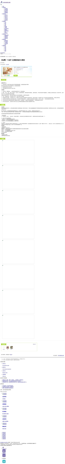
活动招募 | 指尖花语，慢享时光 (8, 386)
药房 (5, 31)
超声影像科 (6, 30)
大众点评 (7, 64)
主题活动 (6, 37)
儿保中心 (6, 18)
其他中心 (6, 20)
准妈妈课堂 (6, 35)
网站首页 (4, 432)
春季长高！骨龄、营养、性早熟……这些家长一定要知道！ (13, 379)
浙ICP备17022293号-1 (4, 442)
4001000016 (4, 448)
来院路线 (6, 12)
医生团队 (4, 21)
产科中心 (6, 14)
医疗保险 (6, 41)
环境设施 (6, 9)
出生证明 (6, 43)
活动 (11, 354)
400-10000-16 (2, 52)
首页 (3, 6)
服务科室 (4, 13)
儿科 (5, 24)
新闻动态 (6, 11)
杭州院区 (4, 7)
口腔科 (5, 27)
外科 (5, 25)
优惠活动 (6, 38)
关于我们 (6, 8)
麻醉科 (5, 29)
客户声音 (6, 10)
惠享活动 (4, 436)
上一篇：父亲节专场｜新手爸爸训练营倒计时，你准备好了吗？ (13, 358)
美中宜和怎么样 (61, 355)
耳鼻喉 (5, 26)
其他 (5, 50)
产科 (5, 22)
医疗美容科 (6, 28)
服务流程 (6, 40)
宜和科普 (4, 45)
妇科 (5, 23)
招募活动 (6, 36)
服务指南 (4, 39)
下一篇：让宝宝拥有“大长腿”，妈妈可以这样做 (10, 359)
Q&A (5, 44)
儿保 (5, 49)
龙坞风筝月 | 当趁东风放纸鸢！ (8, 385)
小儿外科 (6, 19)
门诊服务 (6, 42)
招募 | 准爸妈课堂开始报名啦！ (8, 387)
